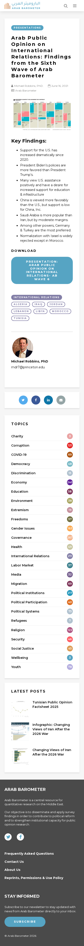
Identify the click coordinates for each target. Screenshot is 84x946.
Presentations (27, 27)
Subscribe (25, 921)
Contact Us (14, 862)
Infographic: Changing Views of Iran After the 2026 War (51, 729)
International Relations (37, 297)
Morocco (60, 311)
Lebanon (21, 311)
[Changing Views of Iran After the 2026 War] (20, 756)
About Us (12, 870)
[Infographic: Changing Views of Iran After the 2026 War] (20, 731)
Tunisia (20, 318)
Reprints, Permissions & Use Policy (33, 878)
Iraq (38, 304)
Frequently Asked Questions (29, 854)
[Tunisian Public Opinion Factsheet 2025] (20, 709)
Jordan (56, 304)
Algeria (21, 304)
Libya (40, 311)
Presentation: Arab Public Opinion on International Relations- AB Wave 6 (42, 270)
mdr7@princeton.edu (28, 367)
